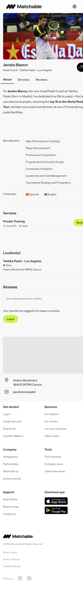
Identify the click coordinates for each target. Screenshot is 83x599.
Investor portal (12, 478)
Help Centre (10, 499)
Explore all (9, 428)
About (7, 79)
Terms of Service (11, 559)
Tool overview (53, 456)
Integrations (10, 456)
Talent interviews (55, 471)
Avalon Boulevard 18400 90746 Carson (27, 382)
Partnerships (11, 464)
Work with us (10, 471)
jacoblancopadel (24, 392)
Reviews (41, 79)
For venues (51, 421)
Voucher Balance (13, 436)
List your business (55, 428)
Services (24, 79)
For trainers (51, 414)
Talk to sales (52, 436)
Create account (12, 421)
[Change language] (74, 6)
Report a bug (11, 506)
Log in (10, 319)
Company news (54, 464)
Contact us (9, 514)
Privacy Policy (10, 552)
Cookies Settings (11, 566)
